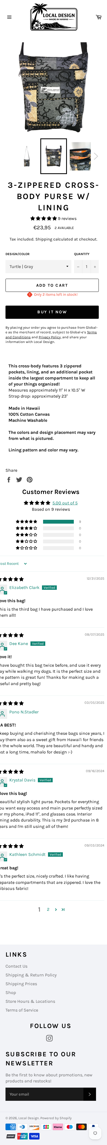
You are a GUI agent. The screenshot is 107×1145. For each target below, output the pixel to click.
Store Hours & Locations (30, 1001)
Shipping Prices (21, 983)
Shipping (43, 239)
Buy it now (52, 311)
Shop (10, 992)
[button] (44, 218)
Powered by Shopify (56, 1118)
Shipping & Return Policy (31, 975)
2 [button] (48, 909)
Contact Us (16, 966)
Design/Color (17, 254)
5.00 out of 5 (65, 503)
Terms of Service (21, 1010)
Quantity (81, 254)
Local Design (28, 1118)
